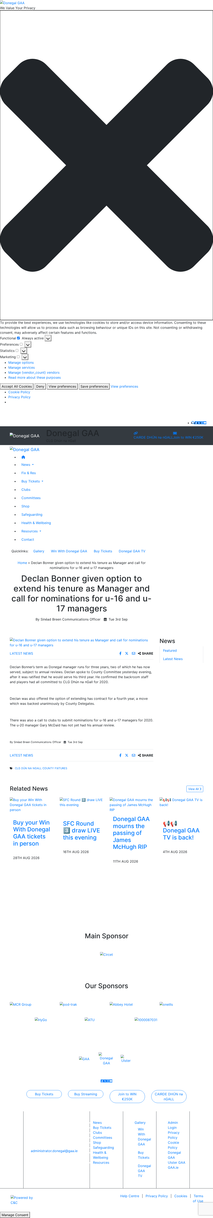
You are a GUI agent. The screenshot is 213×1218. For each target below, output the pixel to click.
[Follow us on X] (199, 423)
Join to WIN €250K (188, 437)
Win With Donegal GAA (69, 551)
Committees (31, 498)
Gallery (38, 551)
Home (22, 563)
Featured (170, 650)
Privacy (157, 1196)
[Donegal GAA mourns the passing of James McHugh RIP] (131, 804)
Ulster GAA (176, 1162)
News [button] (26, 464)
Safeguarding (31, 514)
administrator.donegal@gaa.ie (54, 1151)
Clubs (25, 489)
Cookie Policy (19, 392)
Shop (25, 506)
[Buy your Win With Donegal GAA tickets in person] (31, 804)
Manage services (21, 367)
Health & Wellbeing (36, 523)
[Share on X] (127, 653)
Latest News (21, 653)
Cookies (180, 1196)
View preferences (62, 386)
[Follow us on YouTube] (204, 423)
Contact (27, 539)
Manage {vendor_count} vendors (33, 372)
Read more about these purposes (34, 377)
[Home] (110, 457)
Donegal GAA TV (132, 551)
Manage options (21, 362)
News (97, 1122)
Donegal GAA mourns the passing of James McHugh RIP (131, 832)
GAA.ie (173, 1167)
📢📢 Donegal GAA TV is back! (181, 830)
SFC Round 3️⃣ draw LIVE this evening (81, 830)
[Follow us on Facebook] (196, 423)
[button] (106, 165)
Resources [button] (30, 531)
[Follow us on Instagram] (202, 423)
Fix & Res (28, 473)
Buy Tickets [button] (31, 481)
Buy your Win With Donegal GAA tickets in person (31, 833)
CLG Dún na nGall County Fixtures (41, 768)
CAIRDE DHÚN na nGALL (153, 437)
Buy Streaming (85, 1094)
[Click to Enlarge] (81, 643)
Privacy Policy (19, 397)
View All (193, 789)
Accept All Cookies (17, 386)
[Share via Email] (134, 653)
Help (129, 1196)
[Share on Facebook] (121, 653)
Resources (101, 1162)
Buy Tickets (103, 551)
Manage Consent (15, 1215)
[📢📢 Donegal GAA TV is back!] (181, 802)
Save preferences (94, 386)
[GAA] (84, 1059)
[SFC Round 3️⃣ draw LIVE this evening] (81, 802)
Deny (40, 386)
